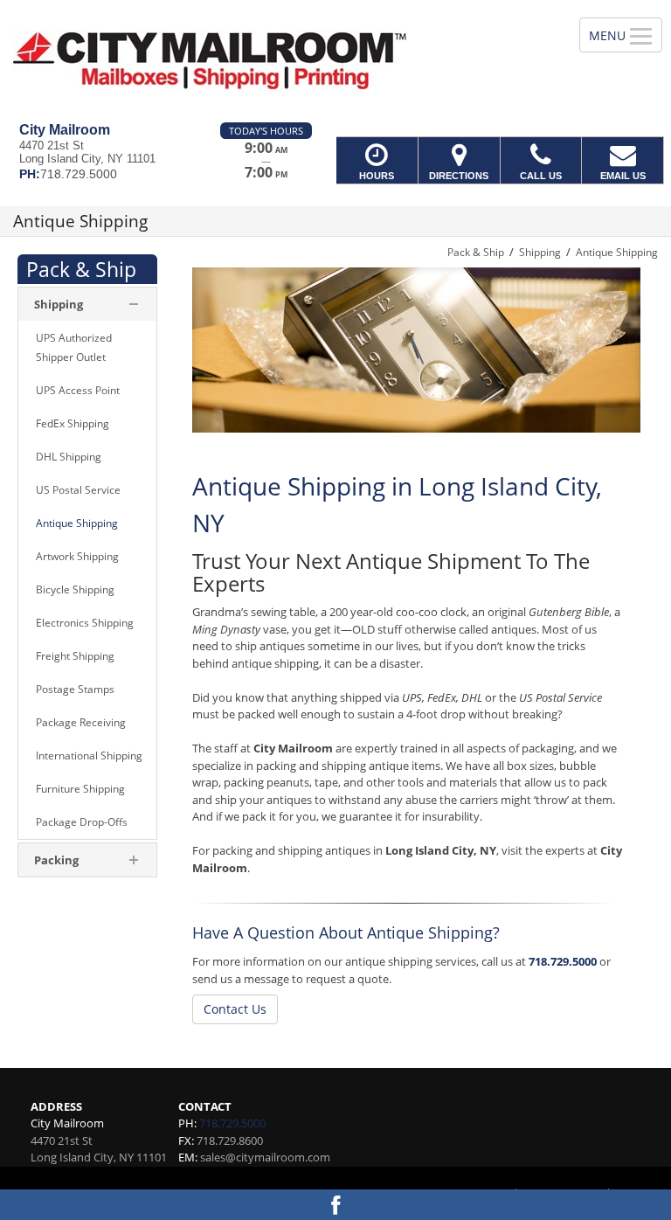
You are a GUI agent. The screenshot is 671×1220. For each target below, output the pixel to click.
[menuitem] (87, 348)
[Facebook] (335, 1204)
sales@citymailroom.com (265, 1157)
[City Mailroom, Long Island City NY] (335, 61)
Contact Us (235, 1009)
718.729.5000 (563, 961)
